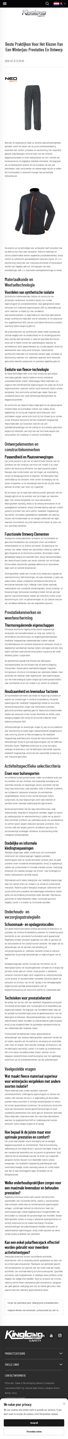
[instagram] (59, 1335)
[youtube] (51, 1335)
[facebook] (34, 1335)
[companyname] (34, 13)
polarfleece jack (23, 738)
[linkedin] (42, 1335)
